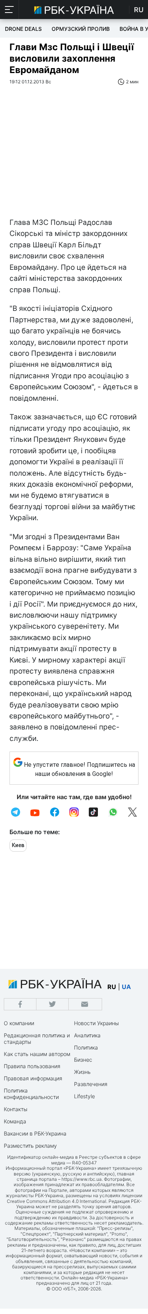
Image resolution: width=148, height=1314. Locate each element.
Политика (86, 1047)
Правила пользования (32, 1066)
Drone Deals (23, 28)
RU (138, 10)
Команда (15, 1121)
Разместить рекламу (30, 1145)
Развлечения (90, 1084)
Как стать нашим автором (37, 1054)
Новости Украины (96, 1023)
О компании (19, 1023)
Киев (18, 845)
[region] (74, 160)
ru (111, 987)
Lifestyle (84, 1096)
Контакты (15, 1109)
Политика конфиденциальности (31, 1093)
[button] (9, 9)
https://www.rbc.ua (81, 1179)
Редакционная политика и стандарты (37, 1038)
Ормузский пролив (81, 28)
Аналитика (87, 1035)
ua (126, 987)
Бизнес (83, 1059)
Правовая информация (33, 1078)
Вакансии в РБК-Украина (35, 1133)
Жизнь (82, 1072)
